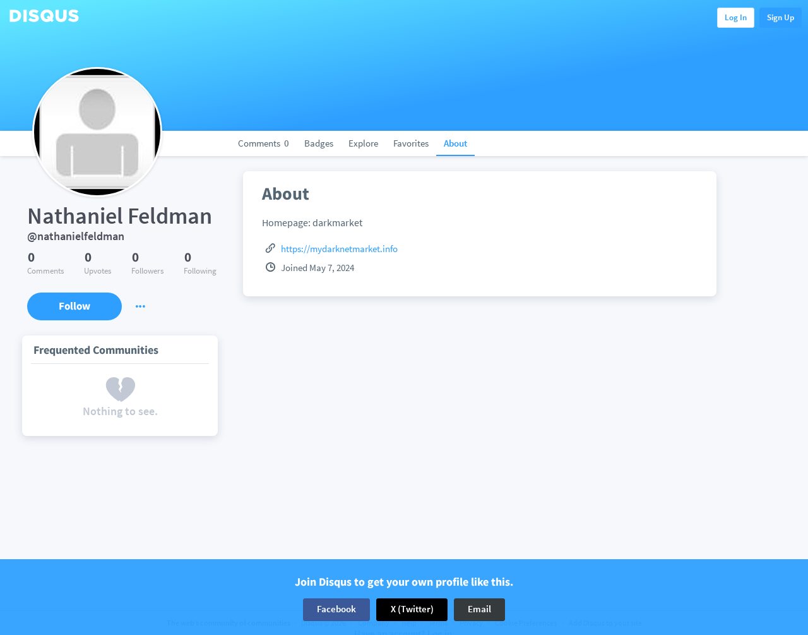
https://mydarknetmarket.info (339, 249)
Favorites (411, 143)
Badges (318, 143)
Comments (263, 143)
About (455, 143)
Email (479, 609)
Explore (363, 143)
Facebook (336, 609)
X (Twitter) (412, 609)
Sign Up (780, 17)
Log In (736, 17)
